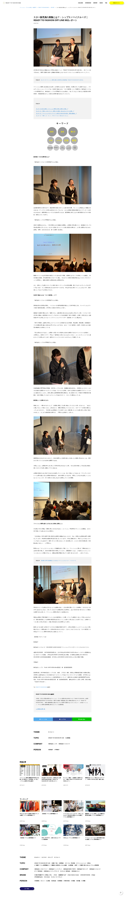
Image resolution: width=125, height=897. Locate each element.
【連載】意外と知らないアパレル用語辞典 (89, 865)
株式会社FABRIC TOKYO (70, 869)
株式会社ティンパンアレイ (56, 869)
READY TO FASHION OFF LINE (56, 738)
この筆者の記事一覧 (40, 709)
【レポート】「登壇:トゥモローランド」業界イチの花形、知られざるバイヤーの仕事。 (54, 111)
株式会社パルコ (75, 871)
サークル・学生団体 (70, 863)
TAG (106, 2)
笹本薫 (78, 880)
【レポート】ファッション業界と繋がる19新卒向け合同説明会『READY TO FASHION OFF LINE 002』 (62, 80)
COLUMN (80, 2)
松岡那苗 (60, 880)
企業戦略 (68, 738)
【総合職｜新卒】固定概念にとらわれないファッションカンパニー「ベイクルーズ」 (59, 560)
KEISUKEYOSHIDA (85, 875)
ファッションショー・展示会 (83, 863)
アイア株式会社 (38, 871)
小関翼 (83, 880)
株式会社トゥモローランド (41, 869)
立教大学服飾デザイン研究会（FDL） (43, 875)
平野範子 (57, 749)
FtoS (56, 875)
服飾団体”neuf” (62, 875)
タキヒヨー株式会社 (65, 871)
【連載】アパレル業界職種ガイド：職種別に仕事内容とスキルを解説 (51, 865)
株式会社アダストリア (83, 869)
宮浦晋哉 (37, 880)
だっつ (43, 880)
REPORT (95, 2)
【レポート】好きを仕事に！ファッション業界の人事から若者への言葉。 (51, 108)
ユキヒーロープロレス (57, 877)
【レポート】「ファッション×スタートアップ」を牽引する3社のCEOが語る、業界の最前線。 (56, 113)
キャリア (51, 857)
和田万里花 (67, 880)
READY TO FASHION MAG (43, 7)
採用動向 (62, 863)
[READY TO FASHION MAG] (12, 3)
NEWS (101, 2)
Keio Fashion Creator (74, 875)
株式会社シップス (53, 743)
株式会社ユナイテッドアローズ (52, 871)
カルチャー (37, 857)
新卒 (76, 865)
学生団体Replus (39, 877)
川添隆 (73, 880)
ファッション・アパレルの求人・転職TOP (28, 7)
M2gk (93, 875)
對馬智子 (51, 749)
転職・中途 (55, 863)
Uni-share (47, 877)
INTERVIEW (88, 2)
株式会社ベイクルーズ (64, 743)
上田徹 (48, 880)
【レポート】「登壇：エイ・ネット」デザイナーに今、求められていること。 (52, 115)
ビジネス (45, 857)
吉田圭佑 (54, 880)
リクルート (51, 732)
